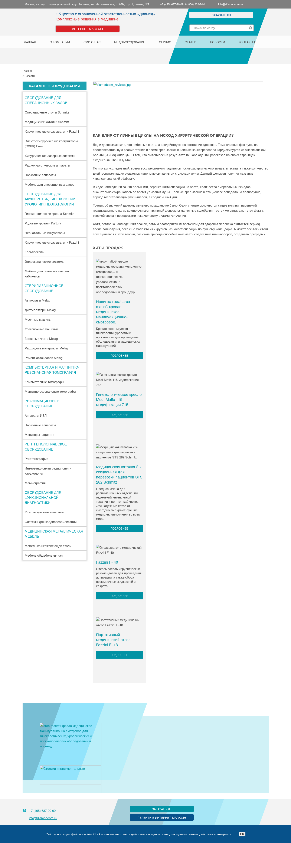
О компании (60, 42)
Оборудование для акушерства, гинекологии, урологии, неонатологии (50, 199)
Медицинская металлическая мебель (54, 534)
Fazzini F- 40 (107, 561)
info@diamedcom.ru (230, 4)
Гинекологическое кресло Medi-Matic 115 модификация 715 (119, 399)
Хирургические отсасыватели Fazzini (52, 131)
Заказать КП (221, 15)
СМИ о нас (92, 42)
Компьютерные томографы (44, 381)
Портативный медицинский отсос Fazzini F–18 (113, 639)
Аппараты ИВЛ (36, 415)
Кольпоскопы (34, 252)
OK (242, 834)
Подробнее (119, 355)
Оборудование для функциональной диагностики (43, 497)
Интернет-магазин (87, 29)
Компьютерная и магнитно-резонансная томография (52, 370)
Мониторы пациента (39, 434)
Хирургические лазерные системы (50, 155)
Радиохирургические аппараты (47, 165)
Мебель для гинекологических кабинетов (47, 273)
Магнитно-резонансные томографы (50, 391)
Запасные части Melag (41, 338)
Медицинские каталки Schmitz (47, 121)
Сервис (165, 42)
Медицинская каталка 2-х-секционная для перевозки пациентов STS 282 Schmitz (119, 474)
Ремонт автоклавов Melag (43, 357)
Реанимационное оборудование (42, 403)
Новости (217, 42)
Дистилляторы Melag (40, 309)
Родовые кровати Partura (43, 223)
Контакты (247, 42)
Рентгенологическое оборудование (46, 447)
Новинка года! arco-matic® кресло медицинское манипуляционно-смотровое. (113, 311)
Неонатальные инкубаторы (45, 232)
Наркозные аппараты (40, 174)
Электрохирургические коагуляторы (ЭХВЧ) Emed (51, 143)
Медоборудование (129, 42)
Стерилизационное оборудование (44, 288)
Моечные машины (38, 319)
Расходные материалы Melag (46, 348)
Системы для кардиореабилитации (50, 521)
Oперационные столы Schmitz (47, 112)
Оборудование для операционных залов (46, 100)
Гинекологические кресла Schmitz (49, 213)
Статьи (190, 42)
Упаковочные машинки (41, 329)
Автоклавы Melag (37, 300)
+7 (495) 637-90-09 (42, 810)
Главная (29, 42)
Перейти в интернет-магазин (161, 817)
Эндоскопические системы (44, 261)
